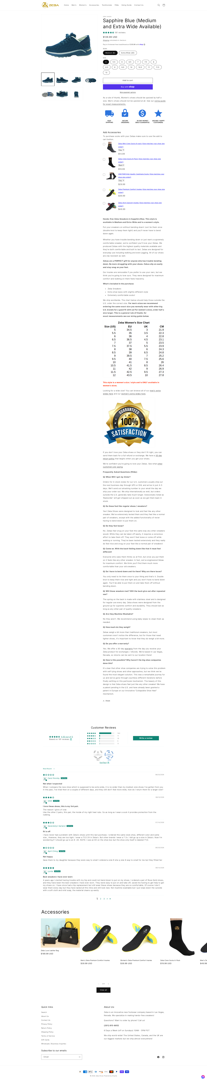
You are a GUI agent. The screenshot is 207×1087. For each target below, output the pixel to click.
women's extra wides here (133, 394)
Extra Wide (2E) (127, 53)
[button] (158, 5)
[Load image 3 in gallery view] (76, 79)
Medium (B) (110, 53)
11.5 (157, 67)
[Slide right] (108, 983)
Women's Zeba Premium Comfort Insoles (136, 960)
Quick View (111, 153)
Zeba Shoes (100, 1076)
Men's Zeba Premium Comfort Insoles (95, 960)
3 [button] (104, 899)
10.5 (140, 67)
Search (44, 1012)
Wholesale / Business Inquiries (53, 1044)
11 (149, 67)
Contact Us (45, 1020)
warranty (129, 648)
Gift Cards (45, 1040)
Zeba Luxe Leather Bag (50, 950)
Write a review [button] (146, 738)
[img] (48, 775)
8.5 (106, 67)
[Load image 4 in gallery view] (90, 79)
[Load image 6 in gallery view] (62, 93)
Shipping (106, 40)
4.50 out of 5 (67, 737)
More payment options (128, 92)
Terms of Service (48, 1036)
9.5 (123, 67)
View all (103, 990)
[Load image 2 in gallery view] (62, 79)
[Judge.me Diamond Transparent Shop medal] (109, 754)
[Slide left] (98, 983)
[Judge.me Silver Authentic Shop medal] (98, 754)
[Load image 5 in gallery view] (47, 93)
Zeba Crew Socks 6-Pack (170, 960)
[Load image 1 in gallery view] (47, 79)
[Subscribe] (79, 1057)
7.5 (146, 62)
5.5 (114, 62)
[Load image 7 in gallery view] (76, 93)
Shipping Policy (47, 1032)
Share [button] (108, 701)
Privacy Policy (46, 1024)
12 (106, 72)
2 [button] (100, 899)
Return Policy (46, 1028)
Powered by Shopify (110, 1076)
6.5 (130, 62)
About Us (45, 1016)
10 (131, 67)
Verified (103, 763)
